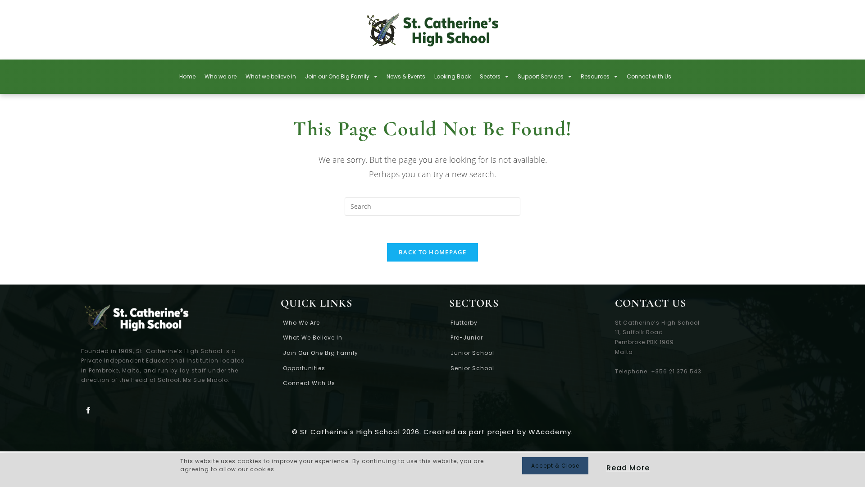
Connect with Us (649, 76)
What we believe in (271, 76)
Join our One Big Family (337, 76)
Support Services (541, 76)
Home (187, 76)
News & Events (406, 76)
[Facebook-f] (88, 410)
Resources (595, 76)
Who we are (221, 76)
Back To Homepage (432, 252)
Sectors (490, 76)
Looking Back (452, 76)
